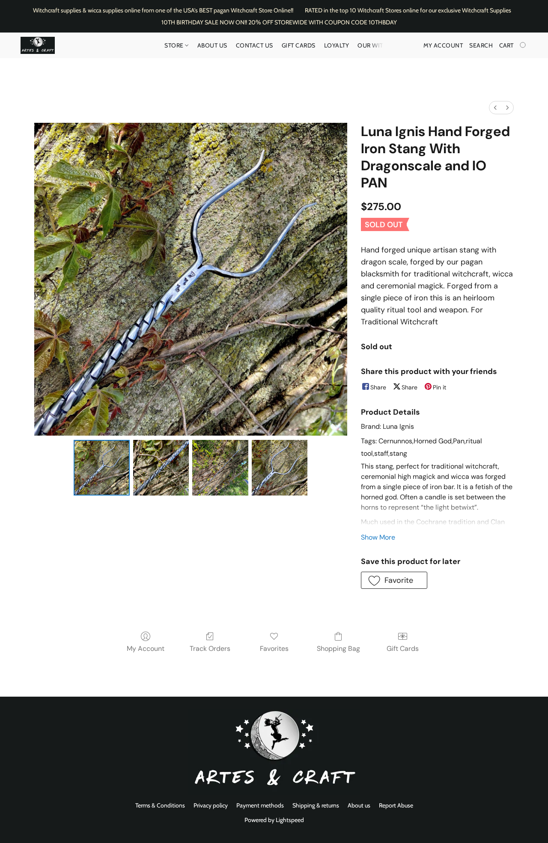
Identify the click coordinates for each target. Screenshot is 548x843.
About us (359, 805)
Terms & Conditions (160, 805)
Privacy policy (211, 805)
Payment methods (260, 805)
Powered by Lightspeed (274, 820)
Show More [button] (378, 537)
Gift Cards (299, 45)
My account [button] (443, 45)
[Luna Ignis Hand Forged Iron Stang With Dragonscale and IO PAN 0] (101, 468)
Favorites (274, 648)
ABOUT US (212, 45)
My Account (145, 648)
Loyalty (336, 45)
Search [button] (481, 45)
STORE (174, 45)
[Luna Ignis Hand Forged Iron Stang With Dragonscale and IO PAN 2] (220, 468)
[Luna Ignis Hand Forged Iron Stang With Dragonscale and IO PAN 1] (161, 468)
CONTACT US (254, 45)
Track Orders (210, 648)
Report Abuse (396, 805)
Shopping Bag (338, 648)
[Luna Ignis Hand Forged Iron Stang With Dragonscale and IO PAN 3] (279, 468)
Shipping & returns (315, 805)
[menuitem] (495, 107)
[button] (38, 45)
